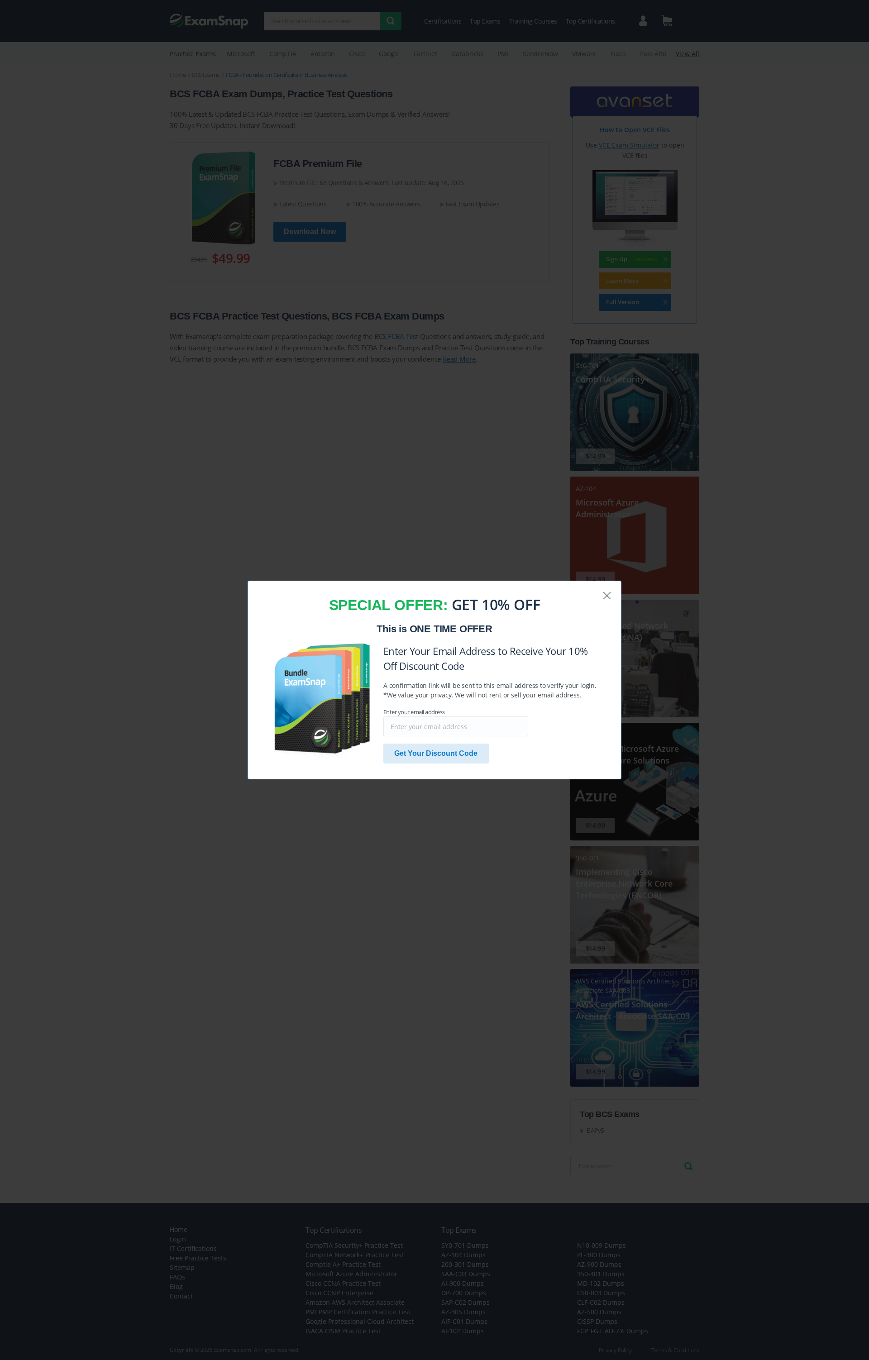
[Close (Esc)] (607, 595)
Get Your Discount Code (435, 753)
